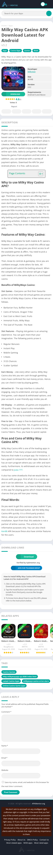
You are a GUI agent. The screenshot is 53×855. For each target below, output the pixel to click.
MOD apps (27, 843)
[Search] (49, 13)
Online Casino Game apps (14, 685)
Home (4, 25)
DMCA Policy (32, 839)
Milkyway (32, 71)
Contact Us (44, 839)
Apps (10, 25)
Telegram (36, 111)
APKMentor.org (38, 803)
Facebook (6, 111)
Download (15, 94)
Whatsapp (47, 111)
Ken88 (4, 531)
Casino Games (9, 672)
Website (4, 770)
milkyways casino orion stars (36, 681)
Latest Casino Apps (11, 681)
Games (27, 50)
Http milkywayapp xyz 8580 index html (19, 676)
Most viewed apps (14, 843)
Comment (6, 712)
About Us (21, 839)
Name (4, 745)
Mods (36, 50)
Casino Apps (15, 50)
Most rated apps (41, 843)
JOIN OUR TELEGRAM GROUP (29, 568)
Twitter (16, 111)
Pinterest (26, 111)
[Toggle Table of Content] (39, 173)
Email (4, 758)
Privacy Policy (10, 839)
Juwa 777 (18, 469)
